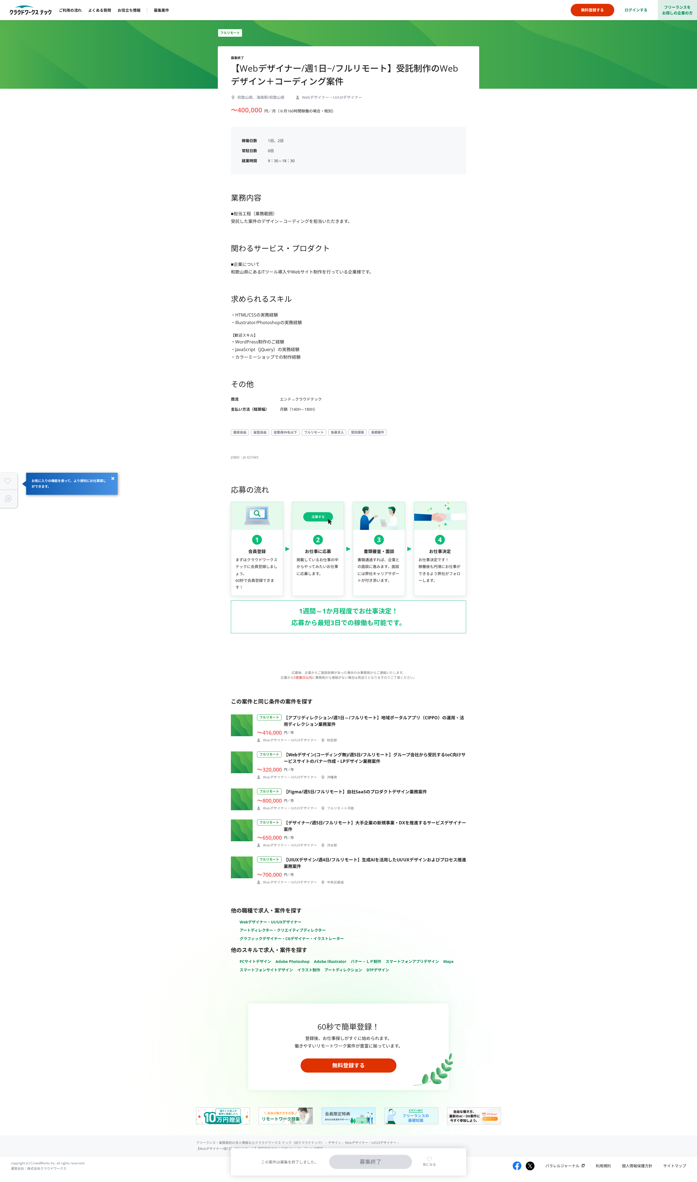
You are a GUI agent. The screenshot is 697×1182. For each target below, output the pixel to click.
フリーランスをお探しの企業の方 (677, 10)
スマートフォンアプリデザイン (412, 961)
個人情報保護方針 (637, 1165)
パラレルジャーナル (562, 1165)
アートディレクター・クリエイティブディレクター (283, 930)
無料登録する (348, 1065)
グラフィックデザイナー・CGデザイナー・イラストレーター (292, 938)
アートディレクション (343, 969)
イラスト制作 (308, 969)
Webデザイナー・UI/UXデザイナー (270, 922)
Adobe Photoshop (293, 961)
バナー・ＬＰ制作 (366, 961)
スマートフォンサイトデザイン (266, 969)
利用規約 (603, 1165)
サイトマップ (674, 1165)
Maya (448, 961)
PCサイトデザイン (255, 961)
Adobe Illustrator (330, 961)
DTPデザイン (377, 969)
